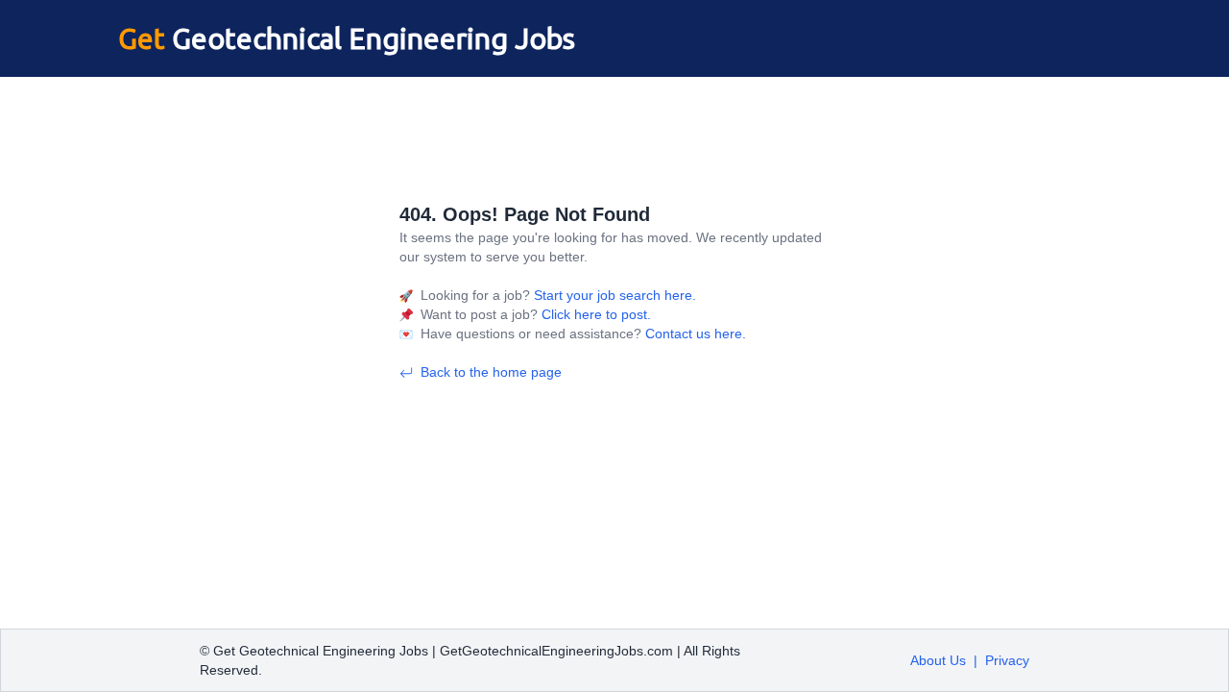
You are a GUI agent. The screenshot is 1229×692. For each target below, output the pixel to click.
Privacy (1007, 660)
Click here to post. (594, 314)
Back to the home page (491, 372)
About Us (938, 660)
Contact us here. (693, 333)
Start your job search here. (613, 295)
